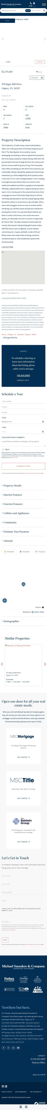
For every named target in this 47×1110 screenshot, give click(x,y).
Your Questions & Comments (13, 437)
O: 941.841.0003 (38, 1059)
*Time (4, 427)
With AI (28, 10)
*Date (4, 418)
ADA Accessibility (36, 1092)
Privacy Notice (7, 1092)
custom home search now (14, 1042)
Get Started (22, 757)
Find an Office (38, 1062)
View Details (23, 672)
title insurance (21, 1036)
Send (5, 940)
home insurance (7, 1039)
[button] (3, 38)
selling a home (21, 1033)
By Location (38, 10)
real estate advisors (33, 1023)
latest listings (32, 1039)
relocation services (33, 1036)
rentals (29, 1033)
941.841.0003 (31, 3)
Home (4, 335)
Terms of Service (37, 473)
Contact (41, 1056)
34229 (34, 335)
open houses (22, 1039)
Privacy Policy (15, 457)
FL (15, 335)
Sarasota (20, 335)
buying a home (9, 1033)
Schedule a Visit (23, 394)
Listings (10, 335)
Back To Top (38, 1075)
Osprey (27, 335)
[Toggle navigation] (44, 5)
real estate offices (8, 1023)
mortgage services (8, 1036)
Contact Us (22, 380)
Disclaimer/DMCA (21, 1092)
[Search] (44, 11)
